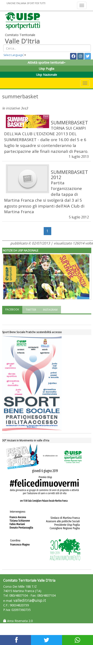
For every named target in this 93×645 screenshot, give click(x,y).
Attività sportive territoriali (46, 62)
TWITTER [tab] (31, 310)
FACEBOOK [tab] (12, 309)
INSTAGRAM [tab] (50, 310)
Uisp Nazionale (46, 75)
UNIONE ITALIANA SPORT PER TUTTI (25, 3)
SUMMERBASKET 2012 (69, 174)
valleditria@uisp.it (29, 600)
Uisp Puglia (46, 68)
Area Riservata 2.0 (19, 621)
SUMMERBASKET (69, 122)
